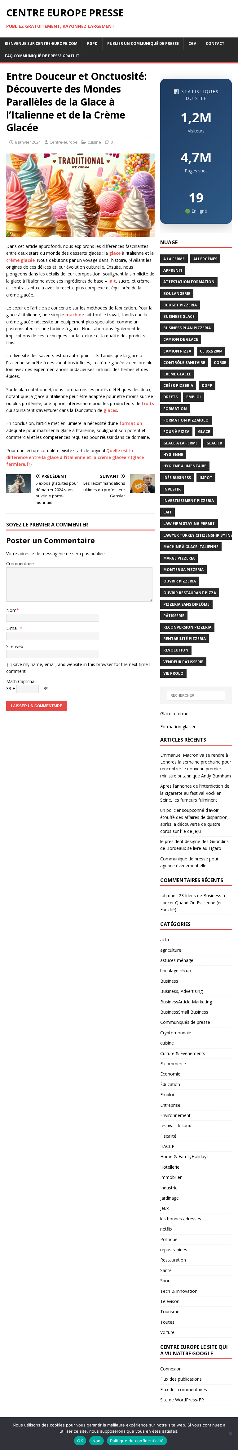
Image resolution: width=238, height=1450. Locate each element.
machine (74, 315)
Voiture (167, 1332)
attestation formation (188, 281)
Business (169, 981)
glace (115, 253)
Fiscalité (168, 1136)
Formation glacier (178, 726)
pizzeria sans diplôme (186, 604)
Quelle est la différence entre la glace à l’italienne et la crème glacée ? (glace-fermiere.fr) (76, 457)
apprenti (172, 270)
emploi (193, 397)
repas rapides (173, 1250)
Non (96, 1440)
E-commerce (173, 1064)
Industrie (169, 1188)
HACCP (167, 1146)
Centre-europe (63, 142)
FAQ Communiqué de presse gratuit (42, 55)
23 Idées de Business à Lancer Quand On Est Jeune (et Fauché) (192, 902)
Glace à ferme (174, 713)
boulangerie (176, 293)
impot (206, 477)
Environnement (175, 1115)
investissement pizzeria (188, 500)
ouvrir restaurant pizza (189, 592)
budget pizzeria (180, 305)
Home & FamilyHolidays (184, 1156)
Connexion (171, 1369)
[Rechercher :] (196, 695)
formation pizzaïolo (186, 420)
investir (172, 489)
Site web (14, 646)
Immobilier (171, 1177)
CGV (192, 43)
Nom (11, 610)
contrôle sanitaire (184, 362)
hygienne (173, 454)
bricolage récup (175, 970)
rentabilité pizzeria (184, 638)
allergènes (205, 259)
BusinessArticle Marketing (186, 1002)
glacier (214, 443)
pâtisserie (173, 615)
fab (163, 895)
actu (164, 939)
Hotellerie (169, 1167)
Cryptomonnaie (175, 1033)
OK (80, 1440)
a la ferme (174, 259)
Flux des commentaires (183, 1389)
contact (215, 43)
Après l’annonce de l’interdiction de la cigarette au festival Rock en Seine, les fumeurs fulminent (194, 793)
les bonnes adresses (180, 1219)
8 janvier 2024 (28, 142)
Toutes (167, 1322)
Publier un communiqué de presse (143, 43)
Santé (166, 1270)
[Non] (230, 1434)
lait (112, 281)
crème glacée (20, 260)
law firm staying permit (189, 523)
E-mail (13, 628)
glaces (110, 410)
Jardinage (169, 1198)
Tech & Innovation (178, 1291)
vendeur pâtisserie (183, 661)
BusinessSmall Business (184, 1012)
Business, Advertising (181, 991)
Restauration (173, 1260)
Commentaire (20, 563)
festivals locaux (175, 1125)
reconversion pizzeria (187, 627)
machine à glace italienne (190, 546)
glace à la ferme (180, 443)
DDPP (207, 385)
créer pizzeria (178, 385)
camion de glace (180, 339)
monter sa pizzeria (183, 569)
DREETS (170, 397)
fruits (148, 403)
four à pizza (176, 431)
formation (130, 423)
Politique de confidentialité (137, 1440)
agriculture (170, 950)
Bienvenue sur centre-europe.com (41, 43)
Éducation (170, 1084)
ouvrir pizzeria (179, 581)
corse (220, 362)
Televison (169, 1301)
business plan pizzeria (187, 328)
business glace (179, 316)
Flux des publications (181, 1379)
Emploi (167, 1094)
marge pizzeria (179, 558)
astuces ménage (176, 960)
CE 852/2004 (211, 351)
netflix (166, 1229)
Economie (170, 1074)
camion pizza (177, 351)
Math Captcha (20, 681)
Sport (165, 1280)
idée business (177, 477)
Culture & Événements (182, 1053)
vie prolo (173, 673)
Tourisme (169, 1311)
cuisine (94, 142)
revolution (175, 650)
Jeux (164, 1208)
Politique (169, 1239)
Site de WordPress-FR (182, 1400)
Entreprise (170, 1105)
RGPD (92, 43)
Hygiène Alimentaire (184, 466)
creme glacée (177, 374)
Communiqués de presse (185, 1022)
